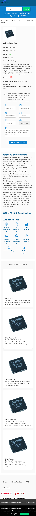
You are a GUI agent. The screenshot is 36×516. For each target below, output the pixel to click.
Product (8, 21)
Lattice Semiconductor (18, 21)
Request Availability (19, 142)
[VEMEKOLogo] (5, 5)
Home (8, 13)
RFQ (14, 15)
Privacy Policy (14, 514)
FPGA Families (19, 13)
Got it (24, 514)
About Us (23, 15)
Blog (29, 13)
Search (26, 9)
